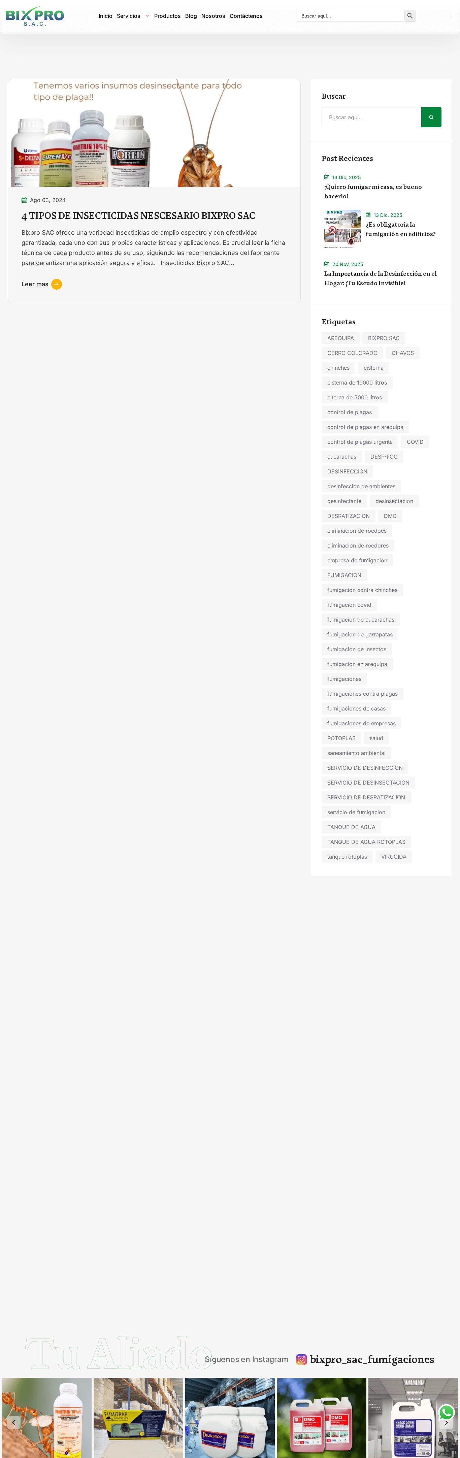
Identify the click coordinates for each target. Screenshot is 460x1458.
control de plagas (349, 412)
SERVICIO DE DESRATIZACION (366, 797)
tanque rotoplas (347, 856)
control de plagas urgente (360, 441)
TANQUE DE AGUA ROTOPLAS (366, 841)
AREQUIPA (340, 338)
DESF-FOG (384, 456)
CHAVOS (403, 353)
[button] (14, 1422)
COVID (415, 441)
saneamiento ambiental (356, 753)
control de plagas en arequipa (365, 427)
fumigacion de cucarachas (360, 619)
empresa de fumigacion (357, 560)
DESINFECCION (347, 471)
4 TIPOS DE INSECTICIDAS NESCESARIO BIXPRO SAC (138, 215)
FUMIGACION (344, 575)
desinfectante (344, 501)
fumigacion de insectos (356, 649)
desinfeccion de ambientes (361, 486)
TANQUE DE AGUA (351, 827)
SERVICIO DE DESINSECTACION (368, 782)
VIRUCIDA (393, 856)
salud (376, 738)
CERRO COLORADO (352, 353)
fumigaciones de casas (356, 708)
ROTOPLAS (341, 738)
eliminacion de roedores (358, 545)
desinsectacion (394, 501)
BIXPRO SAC (384, 338)
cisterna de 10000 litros (357, 382)
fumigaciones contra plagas (362, 693)
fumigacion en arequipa (357, 664)
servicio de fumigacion (356, 812)
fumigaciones (344, 678)
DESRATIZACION (348, 515)
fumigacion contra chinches (362, 590)
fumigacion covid (349, 604)
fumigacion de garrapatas (360, 634)
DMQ (390, 515)
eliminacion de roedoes (357, 530)
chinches (338, 367)
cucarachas (341, 456)
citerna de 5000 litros (354, 397)
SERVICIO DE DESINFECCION (365, 767)
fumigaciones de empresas (361, 723)
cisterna (374, 367)
